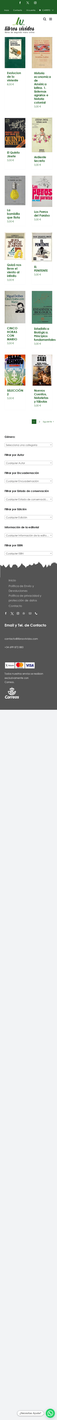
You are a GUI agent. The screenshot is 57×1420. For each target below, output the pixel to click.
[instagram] (18, 613)
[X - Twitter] (12, 613)
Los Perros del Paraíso (42, 213)
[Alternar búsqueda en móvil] (44, 19)
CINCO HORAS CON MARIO (12, 333)
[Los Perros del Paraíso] (42, 191)
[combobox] (28, 445)
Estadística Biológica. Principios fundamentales (45, 334)
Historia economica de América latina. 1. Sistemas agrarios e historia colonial (42, 87)
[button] (50, 1413)
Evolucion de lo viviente (14, 76)
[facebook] (6, 613)
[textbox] (28, 445)
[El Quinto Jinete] (15, 133)
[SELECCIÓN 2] (15, 370)
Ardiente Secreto (40, 159)
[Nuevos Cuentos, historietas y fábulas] (42, 370)
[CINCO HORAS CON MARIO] (15, 307)
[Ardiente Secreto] (42, 135)
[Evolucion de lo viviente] (15, 52)
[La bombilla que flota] (15, 190)
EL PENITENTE (41, 268)
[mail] (30, 613)
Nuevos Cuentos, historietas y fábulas (41, 396)
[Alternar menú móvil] (50, 19)
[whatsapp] (24, 613)
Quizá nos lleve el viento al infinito (14, 270)
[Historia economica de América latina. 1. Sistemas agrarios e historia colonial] (42, 52)
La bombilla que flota (13, 213)
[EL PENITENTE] (42, 247)
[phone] (36, 613)
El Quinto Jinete (13, 154)
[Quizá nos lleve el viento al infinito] (15, 246)
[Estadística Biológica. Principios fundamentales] (42, 307)
